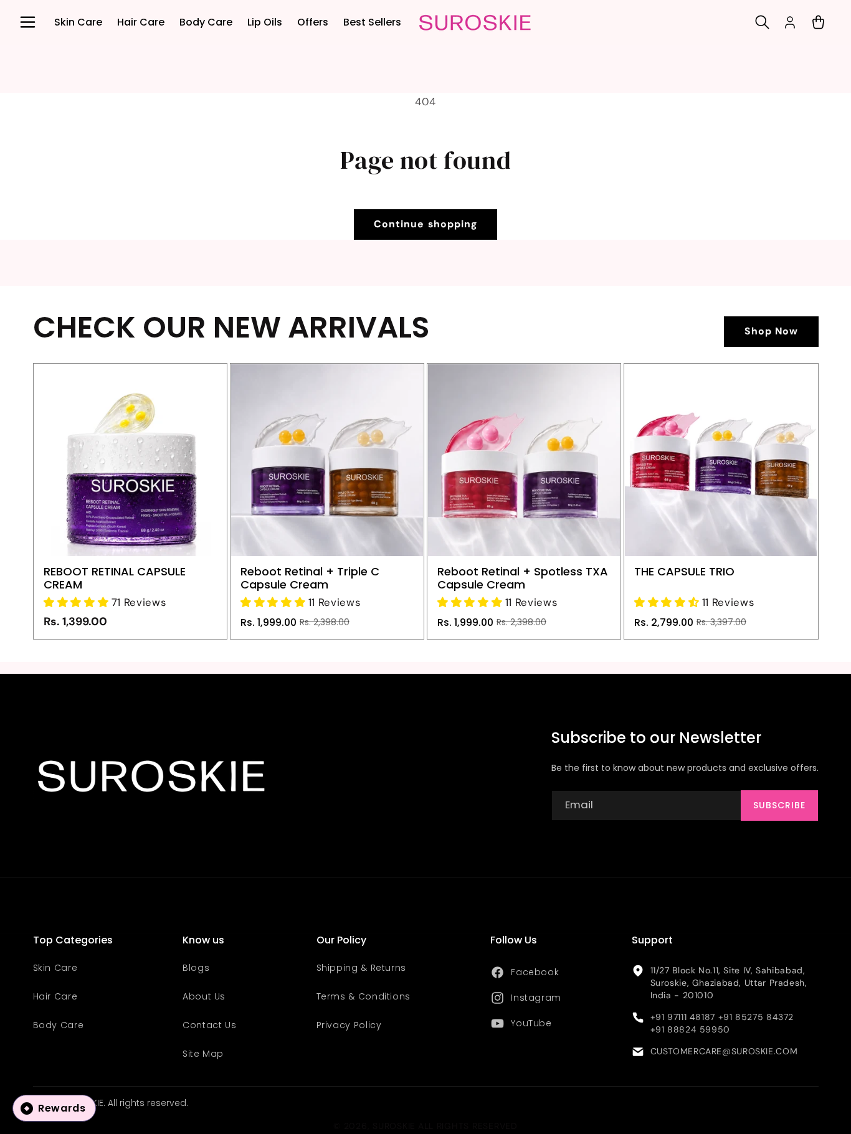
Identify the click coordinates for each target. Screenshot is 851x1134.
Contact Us (209, 1025)
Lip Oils (264, 22)
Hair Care (140, 22)
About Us (204, 997)
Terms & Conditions (363, 997)
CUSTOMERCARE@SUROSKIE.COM (724, 1051)
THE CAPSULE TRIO (684, 571)
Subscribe (779, 805)
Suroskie (394, 1126)
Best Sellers (372, 22)
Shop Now (771, 331)
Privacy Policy (349, 1025)
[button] (27, 22)
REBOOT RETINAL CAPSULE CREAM (115, 578)
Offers (312, 22)
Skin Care (78, 22)
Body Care (205, 22)
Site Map (203, 1053)
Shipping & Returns (361, 968)
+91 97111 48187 (682, 1017)
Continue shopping (425, 223)
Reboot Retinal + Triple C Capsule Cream (309, 578)
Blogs (196, 968)
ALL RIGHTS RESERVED (468, 1126)
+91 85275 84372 (756, 1017)
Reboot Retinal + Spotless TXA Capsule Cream (522, 578)
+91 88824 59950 (690, 1029)
